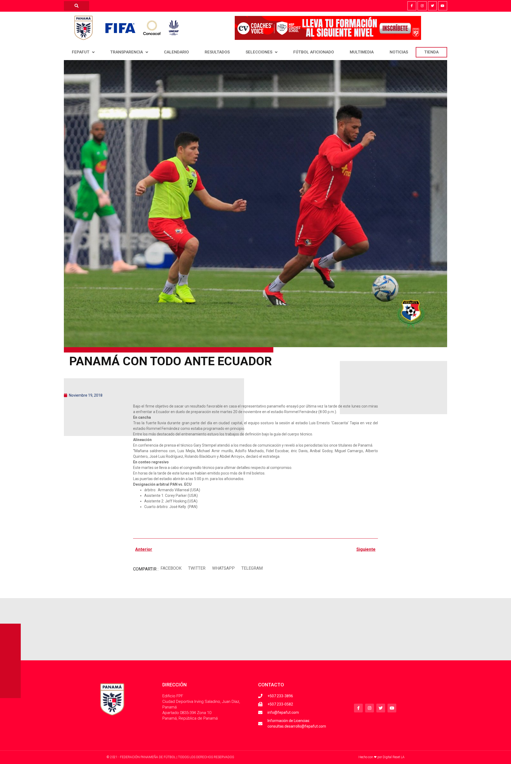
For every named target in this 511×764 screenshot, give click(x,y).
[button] (170, 568)
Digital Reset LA (394, 757)
